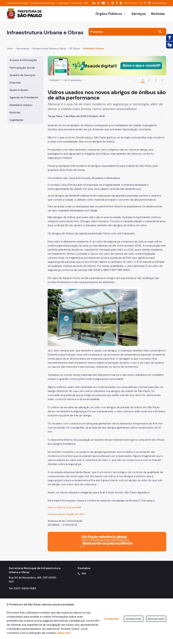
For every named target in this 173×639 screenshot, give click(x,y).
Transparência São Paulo (43, 3)
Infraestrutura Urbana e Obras (49, 48)
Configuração (111, 618)
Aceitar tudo (133, 618)
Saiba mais (63, 633)
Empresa (15, 82)
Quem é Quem (19, 90)
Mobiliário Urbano (93, 48)
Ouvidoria (76, 3)
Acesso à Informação (23, 60)
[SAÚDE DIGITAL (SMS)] (107, 65)
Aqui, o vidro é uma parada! (64, 507)
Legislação (63, 3)
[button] (162, 80)
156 (86, 3)
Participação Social (22, 67)
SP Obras (75, 48)
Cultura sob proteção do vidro (66, 514)
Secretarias (22, 48)
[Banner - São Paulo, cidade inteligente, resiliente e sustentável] (107, 541)
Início (10, 48)
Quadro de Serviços (22, 75)
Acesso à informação (17, 3)
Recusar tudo (156, 618)
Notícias (15, 112)
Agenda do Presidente (24, 97)
